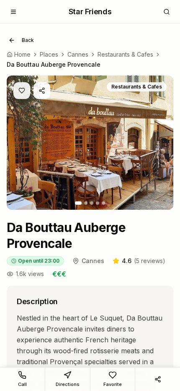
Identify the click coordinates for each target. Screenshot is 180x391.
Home (22, 54)
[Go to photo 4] (97, 203)
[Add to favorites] (21, 90)
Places (49, 54)
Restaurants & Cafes (125, 54)
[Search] (166, 11)
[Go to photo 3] (91, 203)
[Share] (41, 90)
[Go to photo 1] (78, 203)
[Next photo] (160, 142)
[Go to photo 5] (103, 203)
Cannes (77, 54)
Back (28, 40)
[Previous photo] (19, 142)
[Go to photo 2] (85, 203)
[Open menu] (13, 11)
